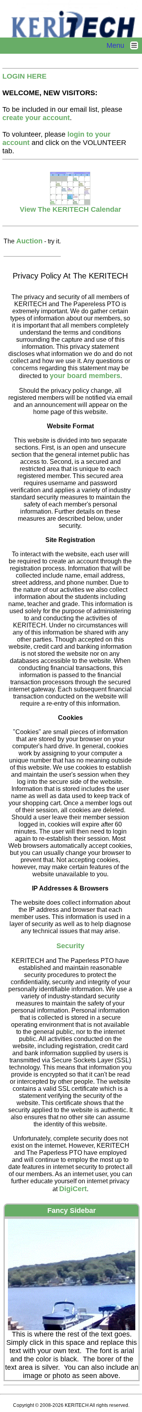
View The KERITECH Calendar (70, 209)
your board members (85, 376)
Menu (118, 45)
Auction (29, 241)
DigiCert (73, 1189)
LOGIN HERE (24, 76)
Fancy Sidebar (71, 1210)
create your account (36, 118)
